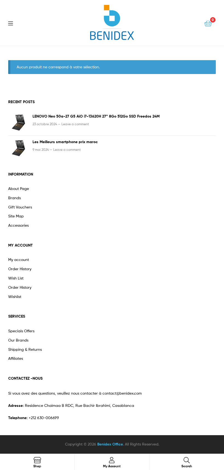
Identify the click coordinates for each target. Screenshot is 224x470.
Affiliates (15, 358)
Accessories (18, 225)
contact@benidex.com (122, 393)
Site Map (16, 216)
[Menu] (14, 23)
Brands (14, 197)
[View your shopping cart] (208, 23)
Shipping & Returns (25, 349)
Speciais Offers (21, 330)
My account (18, 259)
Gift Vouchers (20, 207)
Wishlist (14, 296)
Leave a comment (75, 124)
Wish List (15, 278)
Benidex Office (110, 444)
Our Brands (18, 340)
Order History (19, 268)
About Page (18, 188)
